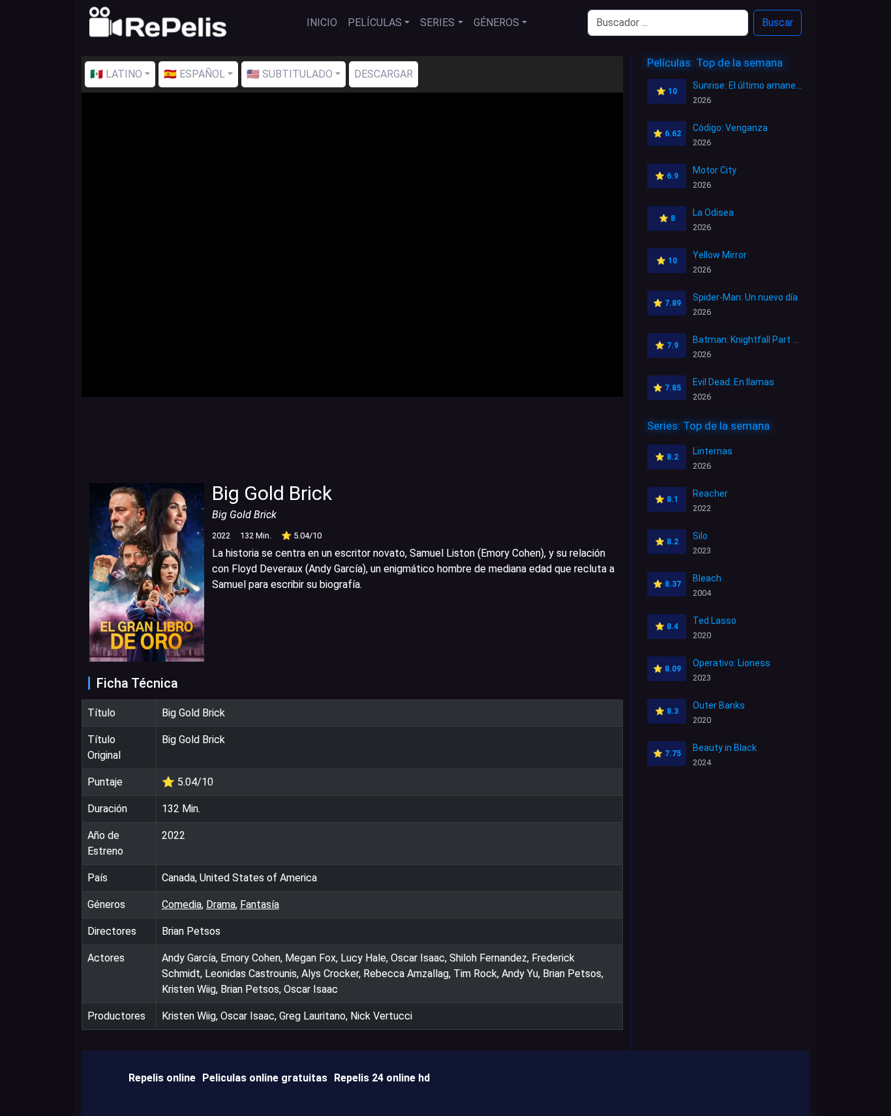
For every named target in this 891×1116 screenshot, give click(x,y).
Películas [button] (375, 22)
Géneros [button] (496, 22)
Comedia (182, 904)
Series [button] (437, 22)
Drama (220, 904)
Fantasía (259, 904)
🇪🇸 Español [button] (194, 74)
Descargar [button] (383, 74)
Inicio (322, 22)
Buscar (777, 22)
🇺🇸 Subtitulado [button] (290, 74)
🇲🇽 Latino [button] (116, 74)
